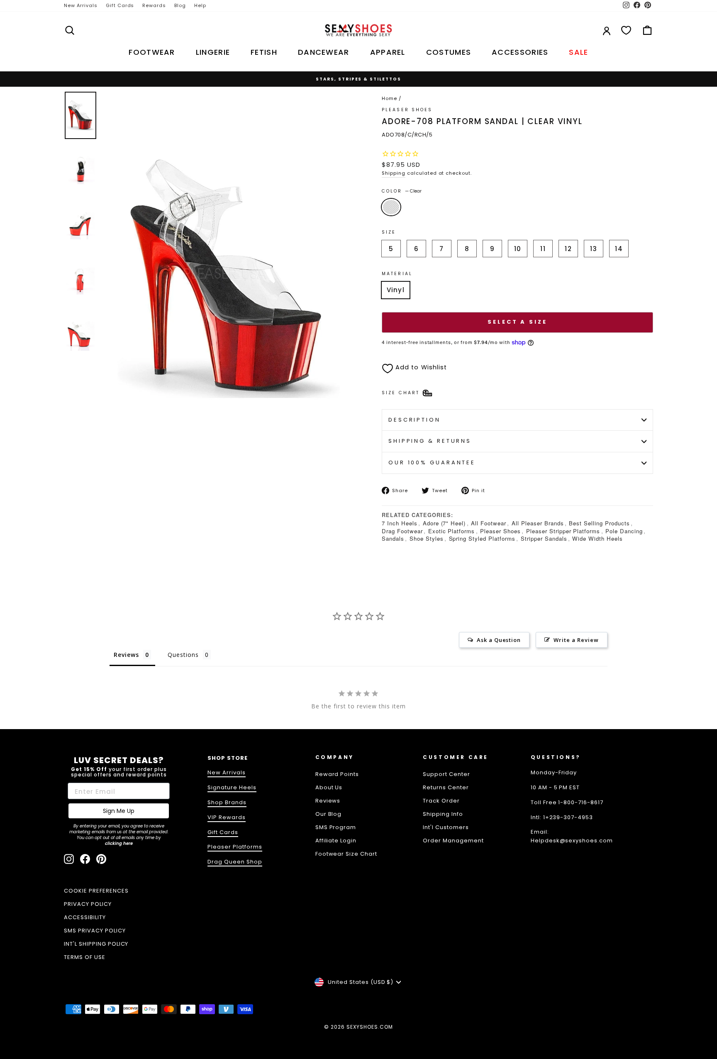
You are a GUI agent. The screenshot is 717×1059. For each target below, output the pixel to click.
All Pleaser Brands (538, 523)
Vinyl (396, 289)
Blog (180, 5)
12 (568, 248)
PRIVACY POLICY (88, 904)
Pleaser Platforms (234, 847)
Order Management (453, 840)
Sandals (393, 538)
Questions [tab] (183, 655)
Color (402, 191)
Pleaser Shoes (407, 110)
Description (414, 420)
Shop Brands (226, 802)
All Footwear (488, 523)
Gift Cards (120, 5)
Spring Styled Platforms (482, 538)
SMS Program (335, 827)
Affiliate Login (336, 840)
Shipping (393, 173)
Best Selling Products (599, 523)
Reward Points (337, 774)
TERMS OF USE (84, 957)
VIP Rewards (226, 817)
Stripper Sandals (544, 538)
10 (517, 248)
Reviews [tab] (126, 655)
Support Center (446, 774)
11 (542, 248)
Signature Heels (231, 787)
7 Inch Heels (399, 523)
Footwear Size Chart (346, 854)
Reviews (328, 801)
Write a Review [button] (576, 640)
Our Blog (328, 814)
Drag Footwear (402, 531)
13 (593, 248)
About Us (329, 787)
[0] (626, 30)
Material (397, 274)
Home (389, 98)
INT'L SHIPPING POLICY (96, 944)
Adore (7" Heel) (444, 523)
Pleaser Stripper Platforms (563, 531)
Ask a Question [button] (499, 640)
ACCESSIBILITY (85, 917)
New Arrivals (81, 5)
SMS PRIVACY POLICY (95, 931)
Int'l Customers (446, 827)
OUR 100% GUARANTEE (432, 462)
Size (389, 232)
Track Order (441, 801)
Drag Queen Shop (234, 862)
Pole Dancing (624, 531)
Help (200, 5)
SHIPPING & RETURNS (429, 441)
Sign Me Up (118, 811)
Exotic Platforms (451, 531)
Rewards (154, 5)
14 (618, 248)
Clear (391, 207)
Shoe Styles (427, 538)
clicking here (119, 843)
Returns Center (446, 787)
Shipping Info (443, 814)
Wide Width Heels (597, 538)
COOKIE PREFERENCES (96, 891)
